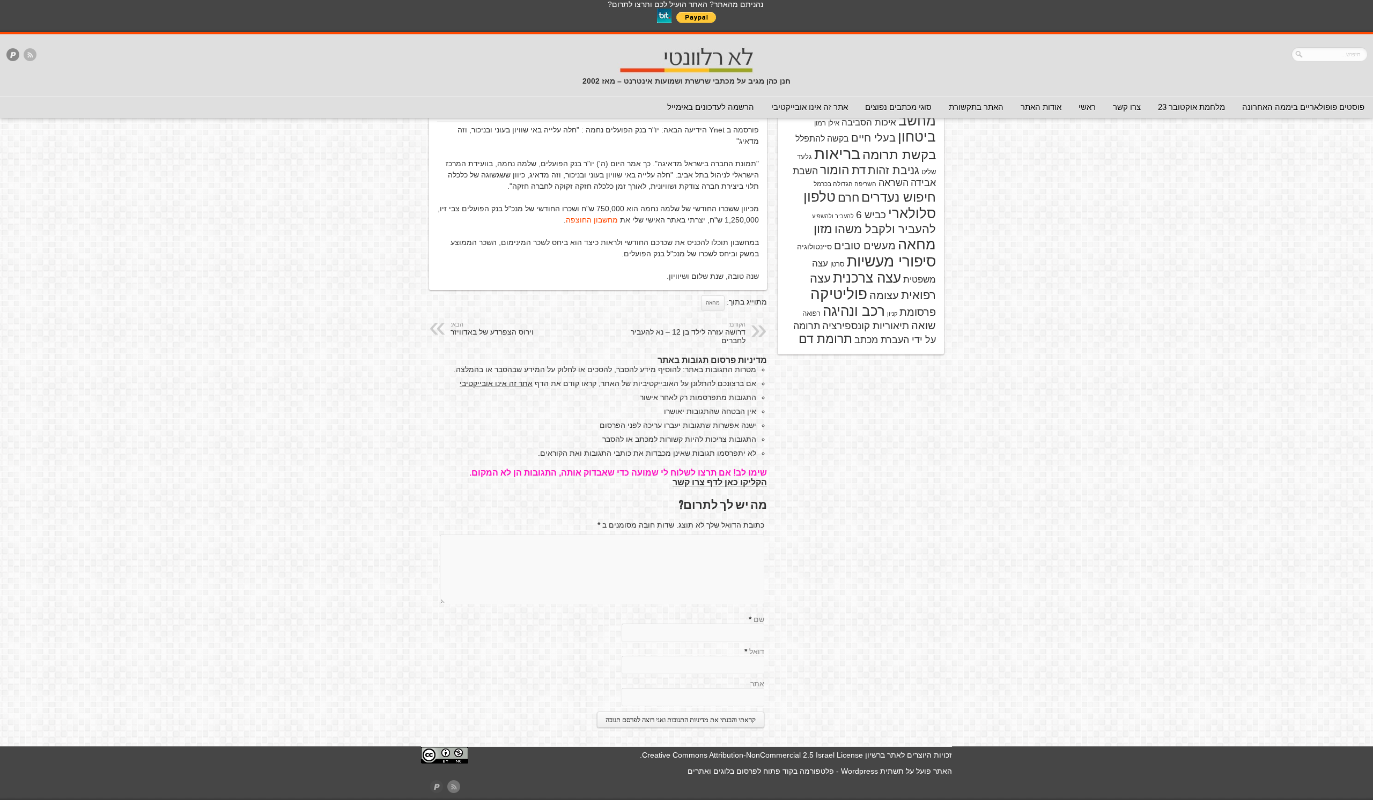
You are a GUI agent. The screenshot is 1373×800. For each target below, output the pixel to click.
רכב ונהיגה (854, 311)
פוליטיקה (838, 294)
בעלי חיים (873, 138)
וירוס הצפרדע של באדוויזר (492, 328)
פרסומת (917, 312)
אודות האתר (1041, 107)
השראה (894, 182)
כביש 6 (871, 214)
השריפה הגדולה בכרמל (845, 184)
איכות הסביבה (868, 122)
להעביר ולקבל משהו (885, 229)
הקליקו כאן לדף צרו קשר (720, 482)
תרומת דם (825, 339)
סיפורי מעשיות (891, 261)
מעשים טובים (865, 245)
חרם (848, 197)
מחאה (713, 303)
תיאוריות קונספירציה (865, 325)
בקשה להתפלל (822, 138)
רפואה (811, 313)
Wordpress (859, 771)
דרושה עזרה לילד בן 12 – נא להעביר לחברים (688, 333)
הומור (835, 170)
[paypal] (12, 55)
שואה (923, 325)
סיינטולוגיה (814, 246)
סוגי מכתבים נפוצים (898, 107)
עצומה (884, 295)
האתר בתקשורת (976, 107)
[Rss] (30, 55)
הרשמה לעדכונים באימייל (710, 107)
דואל (756, 651)
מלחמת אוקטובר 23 (1191, 107)
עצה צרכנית (867, 277)
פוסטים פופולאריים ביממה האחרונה (1303, 107)
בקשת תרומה (899, 154)
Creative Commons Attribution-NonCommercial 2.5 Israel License (752, 755)
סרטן (837, 264)
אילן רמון (826, 123)
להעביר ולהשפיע (833, 216)
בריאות (837, 153)
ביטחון (917, 136)
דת (859, 170)
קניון (892, 313)
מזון (823, 229)
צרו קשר (1127, 107)
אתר (757, 683)
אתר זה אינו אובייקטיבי (809, 107)
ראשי (1087, 107)
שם (759, 619)
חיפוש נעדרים (898, 197)
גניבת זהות (893, 170)
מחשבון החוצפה (592, 220)
